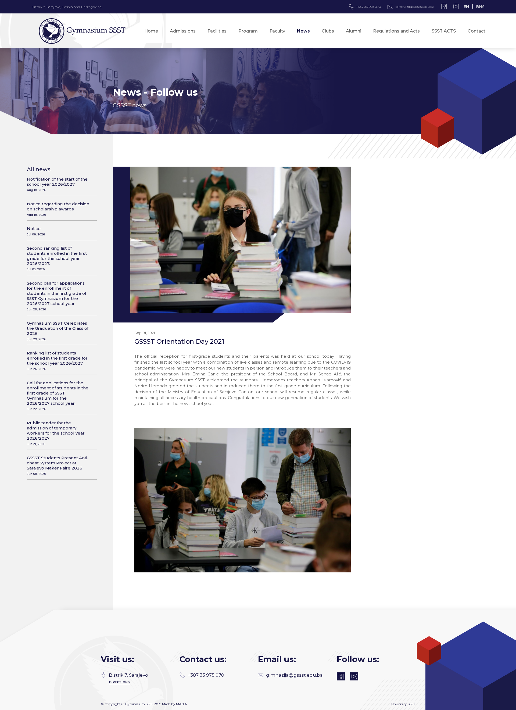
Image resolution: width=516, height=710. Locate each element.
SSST (411, 704)
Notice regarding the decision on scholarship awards (58, 209)
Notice (36, 231)
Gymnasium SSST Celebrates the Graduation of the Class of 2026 (57, 331)
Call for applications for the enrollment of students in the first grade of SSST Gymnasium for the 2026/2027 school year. (57, 395)
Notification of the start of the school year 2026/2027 (57, 184)
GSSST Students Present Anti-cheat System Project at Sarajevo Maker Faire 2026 (58, 465)
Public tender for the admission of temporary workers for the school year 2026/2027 (56, 433)
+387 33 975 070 (206, 675)
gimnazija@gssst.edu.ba (415, 7)
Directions (119, 682)
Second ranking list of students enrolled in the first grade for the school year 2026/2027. (57, 258)
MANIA (181, 704)
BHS (480, 6)
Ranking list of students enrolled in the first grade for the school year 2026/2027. (57, 360)
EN (466, 6)
